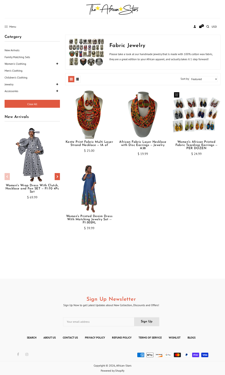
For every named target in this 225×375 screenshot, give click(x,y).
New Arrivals (12, 50)
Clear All (32, 104)
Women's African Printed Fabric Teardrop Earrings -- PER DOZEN (196, 145)
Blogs (191, 337)
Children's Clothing (16, 77)
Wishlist (175, 337)
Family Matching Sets (17, 57)
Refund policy (121, 337)
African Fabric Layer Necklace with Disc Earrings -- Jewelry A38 (142, 145)
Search (31, 337)
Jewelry (9, 84)
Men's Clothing (13, 70)
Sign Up (146, 321)
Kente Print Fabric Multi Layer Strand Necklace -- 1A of (89, 143)
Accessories (11, 91)
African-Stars (123, 365)
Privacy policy (95, 337)
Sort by (185, 78)
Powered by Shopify (112, 370)
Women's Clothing (15, 63)
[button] (57, 176)
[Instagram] (27, 354)
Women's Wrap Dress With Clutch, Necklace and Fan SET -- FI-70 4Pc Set (32, 188)
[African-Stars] (112, 9)
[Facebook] (18, 354)
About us (49, 337)
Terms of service (150, 337)
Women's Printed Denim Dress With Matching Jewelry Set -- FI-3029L (89, 219)
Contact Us (70, 337)
